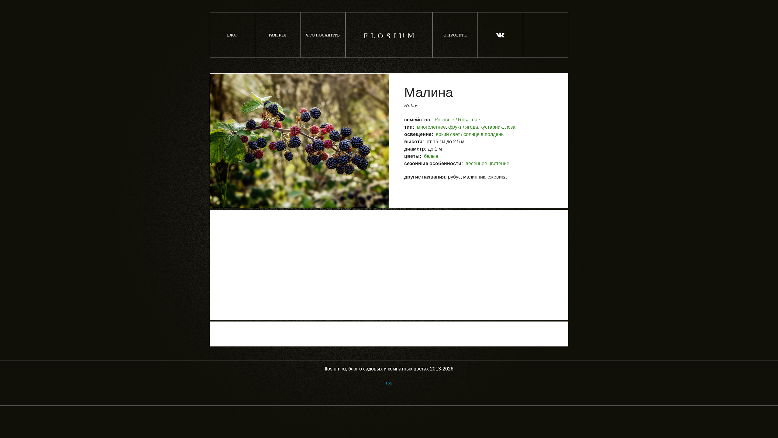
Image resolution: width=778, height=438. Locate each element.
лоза (510, 127)
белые (431, 156)
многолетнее (431, 127)
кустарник (491, 127)
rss (389, 382)
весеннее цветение (487, 163)
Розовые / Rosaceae (457, 119)
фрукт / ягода (463, 127)
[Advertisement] (389, 265)
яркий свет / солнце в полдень (470, 134)
